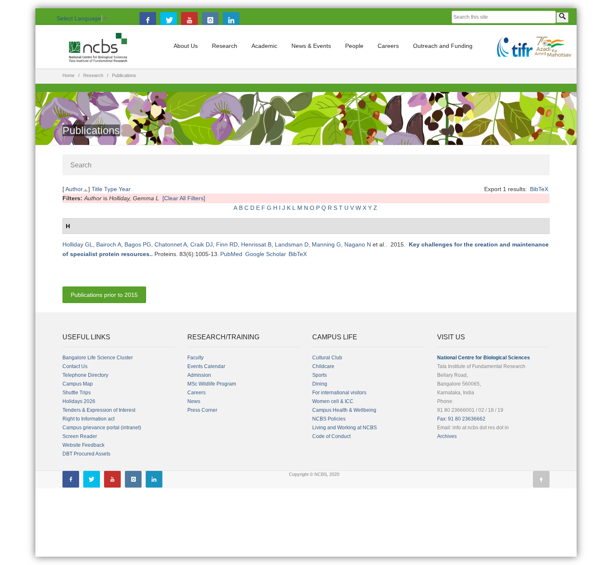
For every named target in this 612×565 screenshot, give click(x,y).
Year (125, 189)
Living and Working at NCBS (344, 428)
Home (68, 75)
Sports (319, 375)
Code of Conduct (331, 436)
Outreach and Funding (443, 45)
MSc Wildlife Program (211, 384)
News (193, 401)
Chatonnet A (170, 244)
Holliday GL (77, 244)
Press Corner (202, 410)
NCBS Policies (329, 419)
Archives (447, 436)
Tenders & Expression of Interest (98, 410)
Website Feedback (83, 445)
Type (110, 189)
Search (81, 165)
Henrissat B (256, 244)
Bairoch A (108, 244)
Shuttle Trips (76, 393)
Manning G (326, 244)
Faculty (195, 358)
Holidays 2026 (78, 401)
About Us (186, 45)
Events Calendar (206, 366)
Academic (264, 45)
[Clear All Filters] (183, 198)
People (354, 45)
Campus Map (77, 384)
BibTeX (539, 189)
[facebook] (147, 20)
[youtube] (189, 20)
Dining (319, 384)
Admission (199, 375)
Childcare (323, 366)
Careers (388, 45)
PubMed (231, 254)
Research (224, 45)
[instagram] (210, 20)
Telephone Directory (85, 375)
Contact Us (74, 366)
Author (74, 189)
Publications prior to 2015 (104, 294)
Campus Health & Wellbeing (344, 410)
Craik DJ (201, 244)
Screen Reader (79, 436)
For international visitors (339, 393)
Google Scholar (265, 254)
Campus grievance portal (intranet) (101, 428)
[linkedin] (231, 20)
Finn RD (227, 244)
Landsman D (291, 244)
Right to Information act (88, 419)
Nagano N (357, 244)
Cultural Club (327, 358)
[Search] (562, 17)
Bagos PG (137, 244)
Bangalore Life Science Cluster (97, 358)
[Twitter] (168, 20)
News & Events (311, 45)
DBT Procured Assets (86, 454)
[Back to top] (541, 479)
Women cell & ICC (332, 401)
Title (97, 189)
